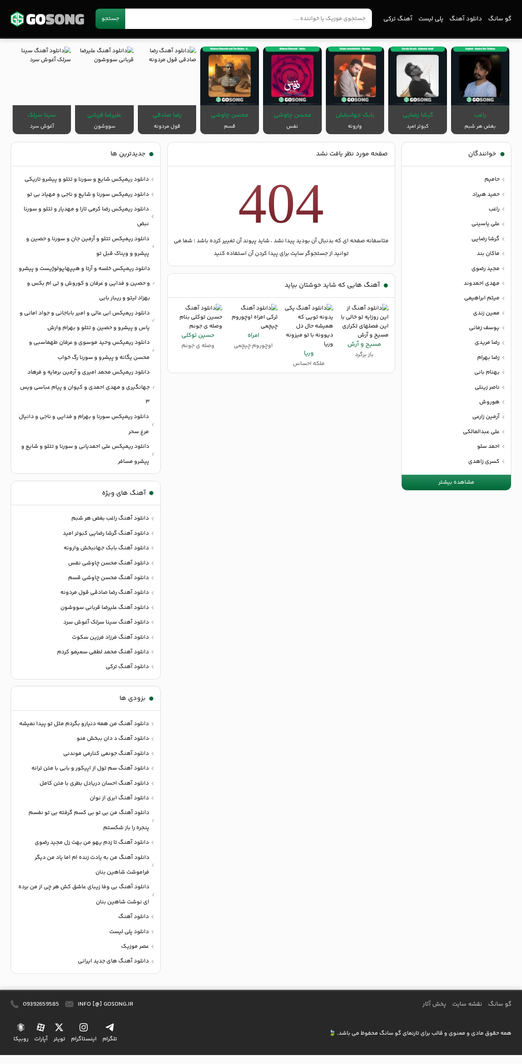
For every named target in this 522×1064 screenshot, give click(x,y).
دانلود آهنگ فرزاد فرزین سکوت (110, 637)
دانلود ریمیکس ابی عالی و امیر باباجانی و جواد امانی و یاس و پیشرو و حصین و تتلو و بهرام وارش (85, 320)
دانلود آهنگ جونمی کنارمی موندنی (106, 753)
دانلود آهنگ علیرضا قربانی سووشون (104, 607)
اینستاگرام (84, 1039)
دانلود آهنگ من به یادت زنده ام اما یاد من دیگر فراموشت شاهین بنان (92, 865)
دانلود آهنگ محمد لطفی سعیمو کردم (103, 652)
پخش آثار (434, 1004)
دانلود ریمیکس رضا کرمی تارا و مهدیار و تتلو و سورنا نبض (86, 216)
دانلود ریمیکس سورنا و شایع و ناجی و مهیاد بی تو (88, 194)
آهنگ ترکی (397, 19)
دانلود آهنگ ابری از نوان (119, 798)
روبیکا (21, 1039)
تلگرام (109, 1039)
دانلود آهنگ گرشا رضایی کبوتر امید (106, 533)
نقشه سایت (467, 1004)
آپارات (41, 1039)
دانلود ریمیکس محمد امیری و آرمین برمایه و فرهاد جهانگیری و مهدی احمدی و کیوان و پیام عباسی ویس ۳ (85, 387)
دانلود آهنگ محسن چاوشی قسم (108, 577)
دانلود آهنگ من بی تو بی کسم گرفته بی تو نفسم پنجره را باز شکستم (89, 820)
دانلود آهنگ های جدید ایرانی (113, 961)
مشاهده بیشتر (456, 482)
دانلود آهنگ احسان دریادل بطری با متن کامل (94, 783)
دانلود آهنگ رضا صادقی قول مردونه (104, 592)
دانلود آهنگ (465, 19)
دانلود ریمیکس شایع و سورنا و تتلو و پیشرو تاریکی (86, 179)
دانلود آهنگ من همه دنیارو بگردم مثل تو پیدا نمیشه (84, 723)
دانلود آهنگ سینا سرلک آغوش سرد (106, 622)
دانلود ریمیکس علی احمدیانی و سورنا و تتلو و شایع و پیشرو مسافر (85, 454)
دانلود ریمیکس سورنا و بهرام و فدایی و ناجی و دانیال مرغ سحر (84, 424)
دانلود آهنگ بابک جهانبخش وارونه (106, 548)
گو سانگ (47, 19)
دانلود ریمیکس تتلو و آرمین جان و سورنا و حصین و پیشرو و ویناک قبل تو (87, 246)
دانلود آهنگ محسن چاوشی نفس (108, 563)
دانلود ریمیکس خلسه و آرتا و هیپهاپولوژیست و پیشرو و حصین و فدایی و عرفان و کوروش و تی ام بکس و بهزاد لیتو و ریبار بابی (84, 283)
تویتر (59, 1039)
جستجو (110, 18)
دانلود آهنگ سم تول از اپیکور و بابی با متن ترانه (90, 768)
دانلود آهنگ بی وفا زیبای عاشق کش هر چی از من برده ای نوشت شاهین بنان (83, 894)
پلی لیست (430, 19)
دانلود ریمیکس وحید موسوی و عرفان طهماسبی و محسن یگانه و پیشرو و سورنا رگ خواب (89, 350)
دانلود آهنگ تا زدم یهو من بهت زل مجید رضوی (92, 842)
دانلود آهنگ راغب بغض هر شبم (110, 518)
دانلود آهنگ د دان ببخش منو (113, 738)
